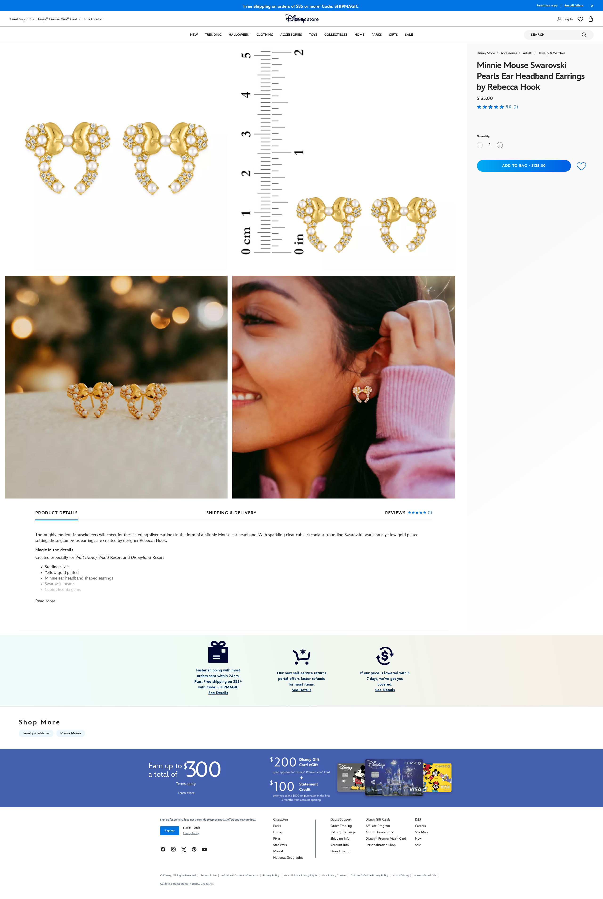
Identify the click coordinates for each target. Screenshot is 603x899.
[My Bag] (591, 19)
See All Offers (574, 5)
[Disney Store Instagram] (173, 849)
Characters (281, 819)
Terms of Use (208, 875)
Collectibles (335, 35)
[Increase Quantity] (500, 145)
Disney (278, 832)
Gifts (393, 35)
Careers (420, 826)
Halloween (239, 35)
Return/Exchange (342, 832)
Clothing (265, 35)
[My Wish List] (580, 19)
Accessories (291, 35)
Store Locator (92, 19)
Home (359, 35)
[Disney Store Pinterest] (194, 849)
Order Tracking (341, 826)
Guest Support (20, 19)
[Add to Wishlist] (582, 166)
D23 (418, 819)
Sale (409, 35)
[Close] (591, 8)
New (194, 35)
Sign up (170, 830)
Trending (213, 35)
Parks (376, 35)
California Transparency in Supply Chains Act (186, 884)
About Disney (401, 875)
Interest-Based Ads (425, 875)
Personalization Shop (381, 845)
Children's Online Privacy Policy (369, 875)
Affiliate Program (378, 826)
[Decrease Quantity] (480, 145)
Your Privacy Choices (334, 875)
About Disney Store (379, 832)
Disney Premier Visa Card (57, 19)
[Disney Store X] (184, 849)
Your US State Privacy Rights (300, 875)
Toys (313, 35)
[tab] (56, 513)
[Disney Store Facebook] (163, 849)
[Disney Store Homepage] (302, 19)
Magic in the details (54, 550)
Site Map (421, 832)
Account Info (339, 845)
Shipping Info (340, 839)
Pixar (276, 839)
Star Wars (280, 845)
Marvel (278, 851)
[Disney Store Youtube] (204, 849)
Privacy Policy (191, 833)
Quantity (483, 136)
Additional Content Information (239, 875)
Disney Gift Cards (378, 819)
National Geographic (288, 858)
